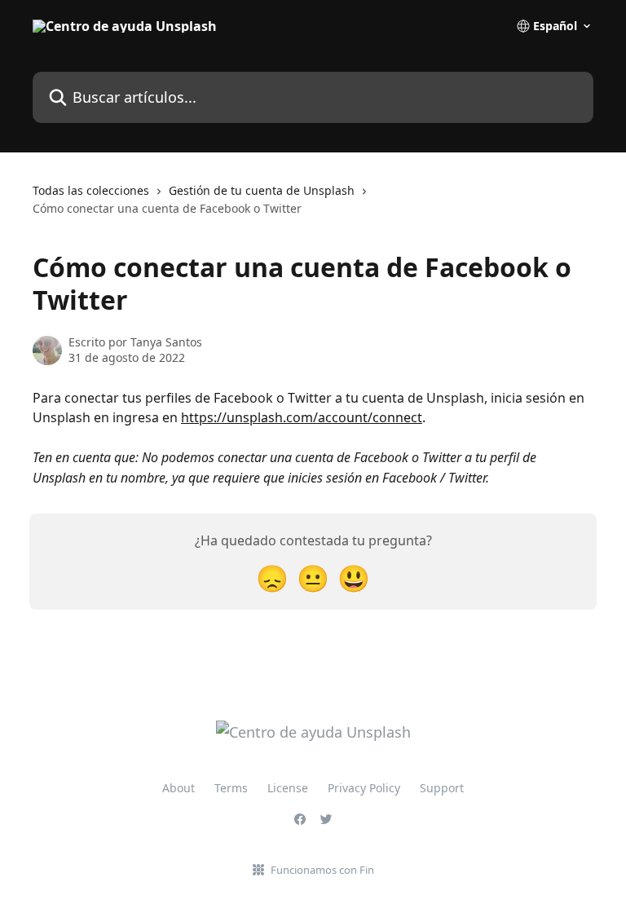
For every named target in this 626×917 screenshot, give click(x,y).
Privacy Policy (364, 788)
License (287, 788)
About (178, 788)
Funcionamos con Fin (322, 869)
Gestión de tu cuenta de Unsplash (262, 190)
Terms (231, 788)
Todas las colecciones (91, 190)
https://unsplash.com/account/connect (301, 417)
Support (442, 788)
